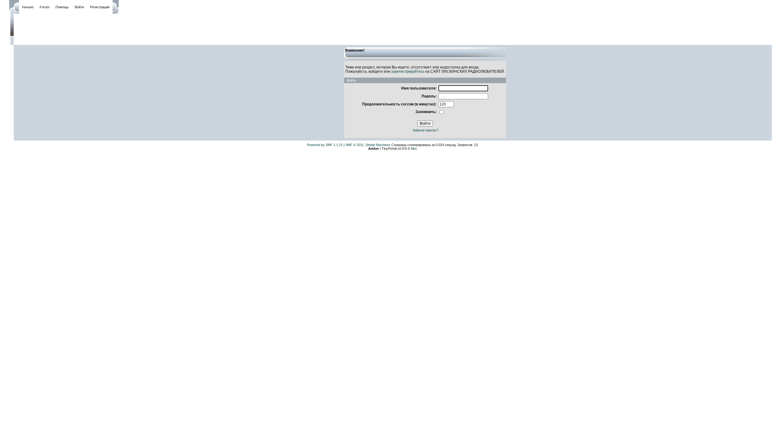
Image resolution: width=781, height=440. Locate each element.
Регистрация (100, 7)
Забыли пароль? (425, 130)
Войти (79, 7)
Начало (28, 7)
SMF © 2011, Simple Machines (367, 145)
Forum (44, 7)
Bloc (414, 148)
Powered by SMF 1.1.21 (325, 145)
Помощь (62, 7)
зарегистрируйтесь (407, 71)
